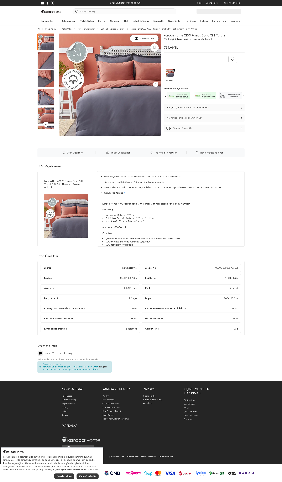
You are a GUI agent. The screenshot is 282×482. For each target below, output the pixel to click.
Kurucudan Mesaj (69, 399)
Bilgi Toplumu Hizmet (112, 411)
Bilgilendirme (189, 400)
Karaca (65, 415)
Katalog (65, 407)
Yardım (106, 396)
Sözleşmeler (189, 404)
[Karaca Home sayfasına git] (81, 439)
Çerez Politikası (190, 411)
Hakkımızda (67, 396)
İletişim (65, 411)
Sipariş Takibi (149, 396)
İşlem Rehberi (108, 415)
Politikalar (188, 419)
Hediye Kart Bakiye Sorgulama (116, 419)
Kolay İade (147, 403)
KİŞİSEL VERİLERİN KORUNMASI (196, 391)
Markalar (70, 426)
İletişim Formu (108, 399)
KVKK (186, 408)
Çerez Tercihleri (191, 415)
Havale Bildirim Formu (152, 399)
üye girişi (103, 367)
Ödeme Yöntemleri (111, 403)
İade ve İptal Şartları (111, 407)
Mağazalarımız (68, 403)
